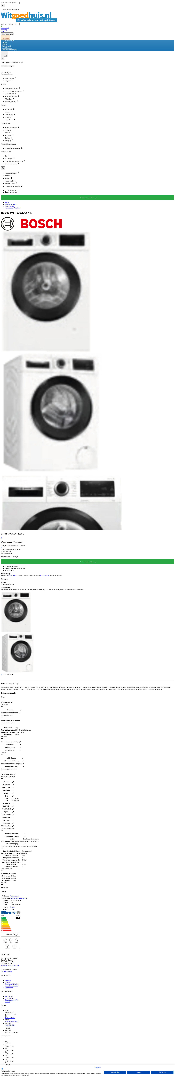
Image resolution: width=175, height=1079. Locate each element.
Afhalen (7, 982)
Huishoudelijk (6, 46)
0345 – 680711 (13, 575)
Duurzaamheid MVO (12, 1000)
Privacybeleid (97, 1067)
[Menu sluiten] (3, 5)
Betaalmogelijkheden (11, 984)
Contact (7, 1002)
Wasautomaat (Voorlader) (13, 208)
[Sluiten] (2, 58)
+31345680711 (10, 1025)
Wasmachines (9, 206)
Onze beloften (9, 998)
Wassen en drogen (8, 40)
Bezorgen (8, 980)
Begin (7, 202)
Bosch (12, 907)
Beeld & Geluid (7, 48)
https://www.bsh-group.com (10, 965)
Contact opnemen (6, 971)
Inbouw (4, 42)
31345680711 (44, 575)
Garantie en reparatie (11, 986)
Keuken (4, 44)
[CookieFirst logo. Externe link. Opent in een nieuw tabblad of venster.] (2, 1069)
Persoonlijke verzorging (9, 50)
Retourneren (9, 988)
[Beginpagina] (29, 21)
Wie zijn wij (9, 996)
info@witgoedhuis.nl (11, 1021)
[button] (87, 538)
